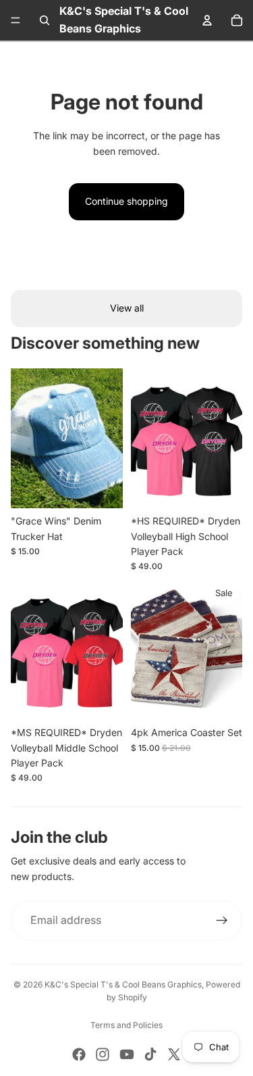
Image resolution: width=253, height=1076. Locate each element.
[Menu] (15, 20)
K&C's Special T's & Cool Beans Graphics (123, 984)
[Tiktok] (150, 1054)
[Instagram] (102, 1054)
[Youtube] (127, 1054)
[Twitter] (174, 1054)
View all (127, 308)
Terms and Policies (126, 1025)
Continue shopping (126, 201)
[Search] (44, 20)
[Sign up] (222, 920)
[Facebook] (79, 1054)
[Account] (207, 20)
